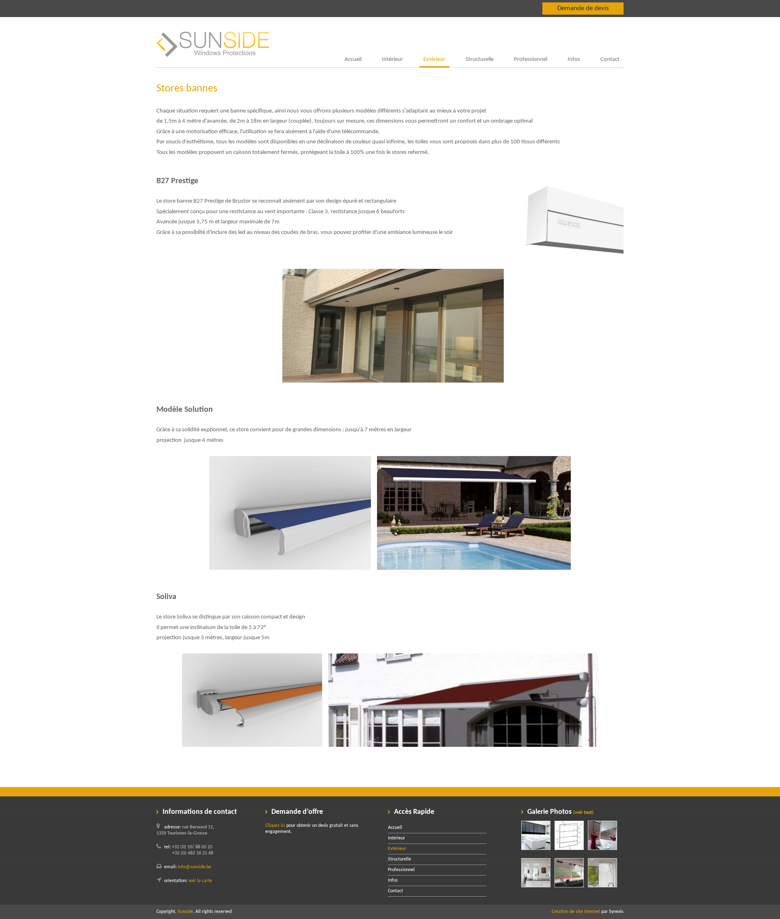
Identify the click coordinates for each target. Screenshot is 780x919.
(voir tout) (583, 812)
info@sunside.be (194, 867)
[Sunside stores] (212, 66)
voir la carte (200, 880)
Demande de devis (583, 8)
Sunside (185, 911)
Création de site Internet (576, 911)
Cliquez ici (275, 825)
